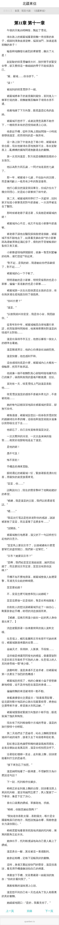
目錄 (29, 911)
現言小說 (26, 11)
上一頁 (10, 911)
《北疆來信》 (40, 11)
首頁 (17, 11)
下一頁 (49, 911)
